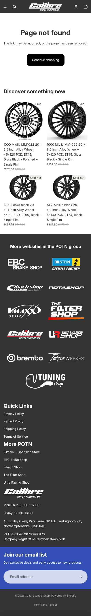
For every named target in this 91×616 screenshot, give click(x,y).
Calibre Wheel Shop (37, 595)
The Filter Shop (14, 475)
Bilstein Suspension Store (22, 452)
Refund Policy (13, 421)
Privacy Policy (14, 414)
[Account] (76, 6)
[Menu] (5, 7)
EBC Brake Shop (15, 460)
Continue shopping (45, 60)
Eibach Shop (13, 467)
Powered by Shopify (63, 595)
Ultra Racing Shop (17, 482)
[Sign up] (80, 577)
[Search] (14, 6)
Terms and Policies (45, 604)
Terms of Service (16, 436)
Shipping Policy (15, 429)
